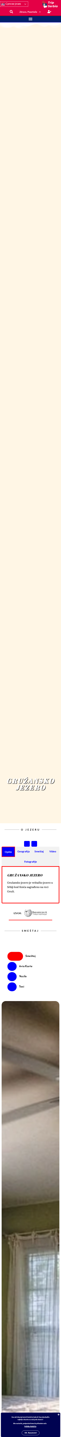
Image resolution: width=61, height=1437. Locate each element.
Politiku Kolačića (30, 1426)
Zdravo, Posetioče (28, 12)
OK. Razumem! (31, 1433)
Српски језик (13, 3)
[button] (30, 19)
